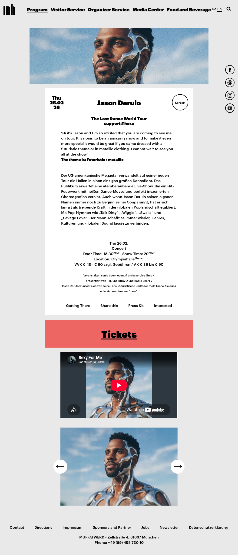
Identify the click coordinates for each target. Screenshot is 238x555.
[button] (60, 467)
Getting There (78, 305)
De (214, 8)
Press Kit (136, 305)
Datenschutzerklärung (208, 527)
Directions (43, 527)
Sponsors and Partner (112, 527)
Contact (17, 527)
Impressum (73, 527)
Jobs (145, 527)
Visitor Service (68, 9)
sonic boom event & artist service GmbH (128, 275)
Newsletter (169, 527)
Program (37, 9)
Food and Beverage (189, 9)
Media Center (148, 9)
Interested (163, 305)
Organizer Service (108, 9)
